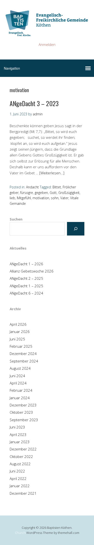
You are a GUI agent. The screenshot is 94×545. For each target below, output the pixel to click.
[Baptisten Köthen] (47, 32)
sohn (55, 198)
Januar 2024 (20, 397)
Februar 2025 (21, 346)
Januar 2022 (20, 485)
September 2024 (24, 361)
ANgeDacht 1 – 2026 (26, 263)
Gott (53, 192)
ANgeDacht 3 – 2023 (34, 103)
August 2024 (20, 368)
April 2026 (18, 324)
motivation (41, 198)
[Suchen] (75, 229)
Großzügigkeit (69, 192)
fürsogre (26, 192)
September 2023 (24, 419)
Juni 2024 (17, 375)
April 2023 (18, 434)
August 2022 (20, 463)
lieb (12, 198)
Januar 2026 (20, 331)
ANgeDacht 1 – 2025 (26, 285)
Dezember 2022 (23, 449)
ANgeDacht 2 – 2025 (26, 278)
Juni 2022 (17, 471)
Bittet (57, 187)
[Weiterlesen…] (51, 172)
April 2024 (18, 383)
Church (20, 532)
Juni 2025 (17, 339)
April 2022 (18, 478)
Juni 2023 (17, 427)
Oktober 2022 (21, 456)
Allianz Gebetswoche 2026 (32, 271)
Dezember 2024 (23, 353)
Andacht (32, 187)
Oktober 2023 (21, 412)
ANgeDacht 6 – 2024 (26, 293)
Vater (64, 198)
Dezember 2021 (23, 493)
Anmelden (47, 44)
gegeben (41, 192)
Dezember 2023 (23, 405)
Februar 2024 (21, 390)
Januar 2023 (20, 441)
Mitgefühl (24, 198)
